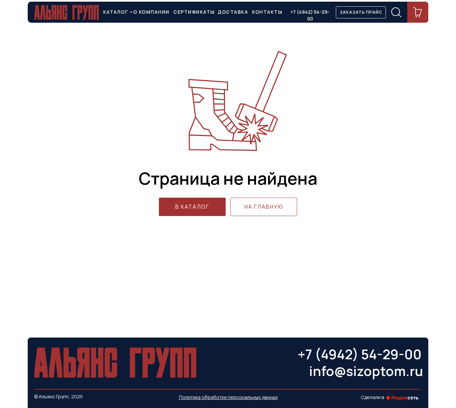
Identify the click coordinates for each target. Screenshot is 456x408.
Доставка (233, 12)
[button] (361, 12)
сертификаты (194, 12)
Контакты (267, 12)
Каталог (116, 12)
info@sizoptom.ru (366, 371)
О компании (151, 12)
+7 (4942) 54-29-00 (309, 15)
